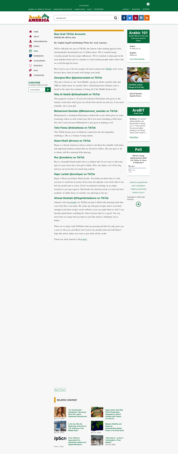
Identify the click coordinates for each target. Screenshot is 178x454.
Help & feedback (138, 186)
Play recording (137, 59)
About (36, 37)
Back (57, 390)
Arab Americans (40, 41)
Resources (38, 66)
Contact (125, 9)
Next (63, 390)
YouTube (135, 16)
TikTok (108, 68)
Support (146, 9)
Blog (89, 9)
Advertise (136, 9)
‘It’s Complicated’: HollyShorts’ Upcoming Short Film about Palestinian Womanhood (77, 413)
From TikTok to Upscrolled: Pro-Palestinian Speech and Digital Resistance (77, 441)
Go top (137, 204)
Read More (134, 137)
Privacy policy (138, 192)
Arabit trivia (80, 9)
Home (36, 32)
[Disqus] (89, 288)
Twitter (129, 16)
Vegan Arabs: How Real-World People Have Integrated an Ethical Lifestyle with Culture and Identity (114, 414)
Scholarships (39, 61)
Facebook (124, 16)
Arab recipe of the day (63, 9)
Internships (39, 56)
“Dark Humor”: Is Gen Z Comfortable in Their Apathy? (114, 440)
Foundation (98, 9)
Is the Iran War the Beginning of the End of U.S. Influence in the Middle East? (77, 427)
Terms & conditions (138, 189)
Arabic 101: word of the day (39, 9)
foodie (73, 202)
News (36, 51)
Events (36, 46)
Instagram (141, 16)
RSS (146, 16)
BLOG (36, 70)
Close (148, 4)
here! (85, 239)
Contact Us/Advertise (138, 182)
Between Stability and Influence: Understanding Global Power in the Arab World (114, 427)
